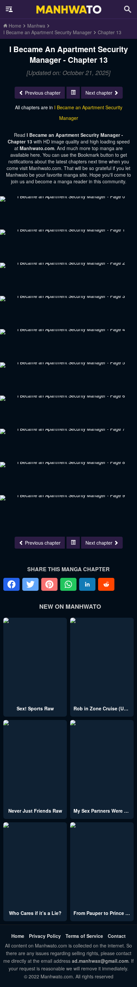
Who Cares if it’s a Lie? (35, 913)
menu (9, 9)
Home (17, 936)
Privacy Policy (45, 936)
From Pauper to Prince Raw (104, 913)
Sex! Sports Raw (35, 708)
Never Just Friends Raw (35, 810)
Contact (117, 936)
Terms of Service (84, 936)
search (128, 9)
